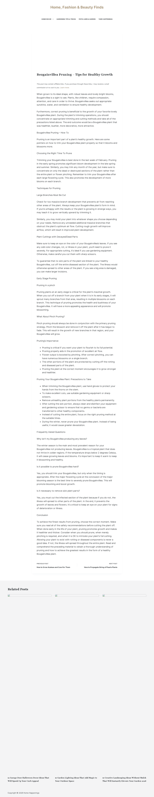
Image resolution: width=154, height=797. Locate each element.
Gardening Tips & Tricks (66, 19)
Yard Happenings (105, 19)
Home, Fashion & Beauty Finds (77, 7)
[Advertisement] (77, 54)
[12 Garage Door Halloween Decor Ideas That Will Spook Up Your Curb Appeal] (29, 684)
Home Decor (46, 19)
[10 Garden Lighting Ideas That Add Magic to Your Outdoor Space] (77, 684)
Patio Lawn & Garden (87, 19)
